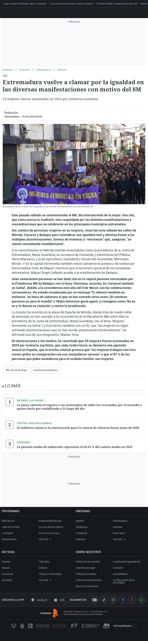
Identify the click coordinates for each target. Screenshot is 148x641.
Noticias (62, 69)
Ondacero (7, 69)
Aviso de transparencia (88, 580)
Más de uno (8, 520)
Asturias (117, 527)
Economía (7, 574)
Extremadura (43, 69)
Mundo (6, 567)
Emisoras (24, 69)
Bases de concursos (87, 586)
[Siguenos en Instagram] (113, 600)
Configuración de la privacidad (123, 581)
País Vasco (119, 533)
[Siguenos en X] (132, 600)
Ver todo (43, 539)
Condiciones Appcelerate (126, 561)
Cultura (43, 567)
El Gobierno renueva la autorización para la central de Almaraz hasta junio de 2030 (78, 428)
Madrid (80, 520)
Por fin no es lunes (49, 533)
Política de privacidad (88, 561)
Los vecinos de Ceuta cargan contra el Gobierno (71, 4)
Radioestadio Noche (50, 520)
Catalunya (81, 527)
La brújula (7, 533)
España (6, 561)
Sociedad (7, 580)
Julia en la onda (10, 527)
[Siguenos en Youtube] (94, 600)
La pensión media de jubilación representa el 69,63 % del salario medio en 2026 (74, 447)
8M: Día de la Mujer (16, 370)
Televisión (44, 561)
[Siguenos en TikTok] (104, 600)
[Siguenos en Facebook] (123, 600)
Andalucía (81, 533)
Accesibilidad (120, 574)
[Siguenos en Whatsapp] (141, 600)
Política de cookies (86, 574)
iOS (61, 600)
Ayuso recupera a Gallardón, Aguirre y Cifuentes (25, 4)
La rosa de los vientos (51, 527)
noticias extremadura (45, 370)
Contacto (118, 567)
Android (41, 600)
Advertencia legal (85, 567)
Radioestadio (9, 539)
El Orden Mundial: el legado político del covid (117, 4)
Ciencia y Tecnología (50, 574)
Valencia (80, 539)
